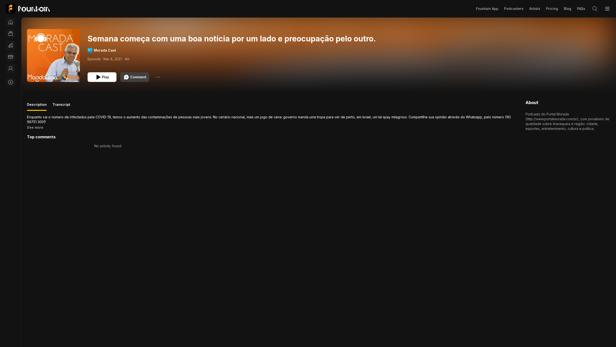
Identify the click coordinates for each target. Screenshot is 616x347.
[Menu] (607, 9)
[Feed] (10, 34)
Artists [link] (534, 9)
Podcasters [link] (514, 9)
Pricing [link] (552, 9)
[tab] (37, 106)
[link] (28, 8)
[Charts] (10, 45)
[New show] (10, 82)
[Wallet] (10, 57)
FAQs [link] (581, 9)
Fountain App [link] (487, 9)
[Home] (10, 22)
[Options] (158, 77)
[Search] (595, 8)
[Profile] (10, 68)
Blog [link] (567, 9)
